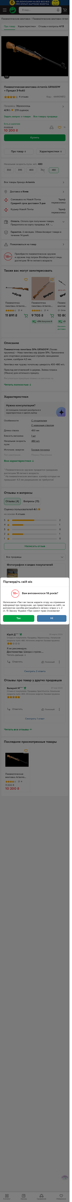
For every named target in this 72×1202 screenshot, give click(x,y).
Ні (51, 618)
